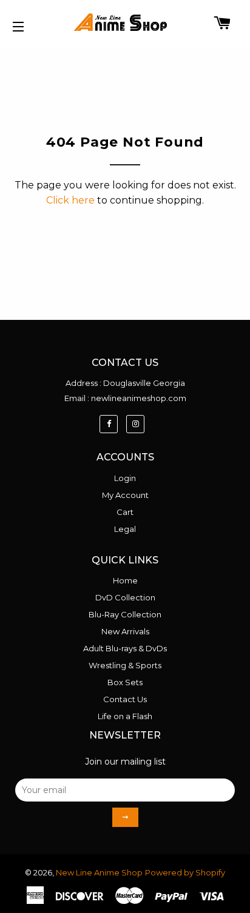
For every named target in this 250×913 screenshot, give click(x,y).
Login (125, 478)
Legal (125, 529)
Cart (125, 512)
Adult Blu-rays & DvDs (125, 648)
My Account (125, 495)
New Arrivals (125, 631)
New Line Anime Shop (99, 872)
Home (125, 580)
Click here (70, 200)
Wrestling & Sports (125, 665)
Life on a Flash (125, 716)
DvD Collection (125, 597)
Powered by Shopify (185, 872)
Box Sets (125, 682)
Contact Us (125, 699)
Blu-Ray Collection (125, 614)
